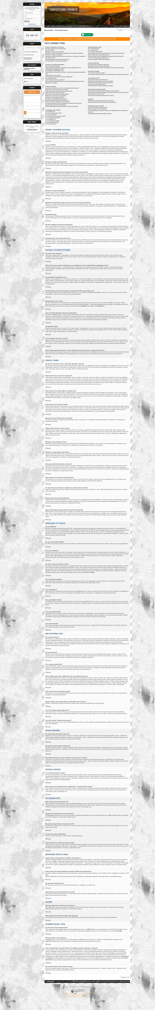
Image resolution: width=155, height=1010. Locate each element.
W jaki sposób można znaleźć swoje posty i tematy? (100, 85)
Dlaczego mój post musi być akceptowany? (55, 105)
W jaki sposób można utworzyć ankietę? (55, 92)
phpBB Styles (82, 989)
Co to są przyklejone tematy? (52, 120)
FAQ (27, 81)
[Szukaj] (38, 47)
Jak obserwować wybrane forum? (96, 94)
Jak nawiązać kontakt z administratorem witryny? (100, 113)
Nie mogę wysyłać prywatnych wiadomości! (98, 64)
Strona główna (29, 78)
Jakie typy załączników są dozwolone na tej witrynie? (101, 100)
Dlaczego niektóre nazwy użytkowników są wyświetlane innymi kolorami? (106, 56)
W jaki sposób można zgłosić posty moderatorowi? (57, 101)
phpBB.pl (84, 306)
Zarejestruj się (32, 24)
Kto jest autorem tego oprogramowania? (98, 107)
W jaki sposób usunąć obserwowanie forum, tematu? (101, 95)
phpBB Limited (90, 929)
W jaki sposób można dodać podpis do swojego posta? (58, 91)
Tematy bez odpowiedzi (31, 51)
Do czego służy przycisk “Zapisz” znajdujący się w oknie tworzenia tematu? (63, 103)
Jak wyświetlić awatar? (50, 78)
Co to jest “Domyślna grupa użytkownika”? (98, 58)
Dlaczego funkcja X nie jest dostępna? (97, 109)
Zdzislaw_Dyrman (32, 129)
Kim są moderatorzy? (93, 50)
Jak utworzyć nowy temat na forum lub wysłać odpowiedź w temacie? (62, 88)
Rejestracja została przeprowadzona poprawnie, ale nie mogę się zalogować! (64, 53)
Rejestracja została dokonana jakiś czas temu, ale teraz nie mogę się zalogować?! (65, 56)
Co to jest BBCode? (50, 111)
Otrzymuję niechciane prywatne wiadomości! (99, 66)
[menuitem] (81, 26)
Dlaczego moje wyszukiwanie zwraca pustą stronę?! (100, 82)
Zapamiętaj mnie (29, 18)
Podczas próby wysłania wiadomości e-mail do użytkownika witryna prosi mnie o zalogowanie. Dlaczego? (64, 82)
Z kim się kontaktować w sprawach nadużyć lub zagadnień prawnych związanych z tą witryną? (108, 111)
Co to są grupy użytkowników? (95, 51)
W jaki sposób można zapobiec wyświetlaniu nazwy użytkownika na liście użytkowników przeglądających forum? (63, 68)
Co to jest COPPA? (49, 50)
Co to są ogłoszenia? (50, 119)
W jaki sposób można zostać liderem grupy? (98, 54)
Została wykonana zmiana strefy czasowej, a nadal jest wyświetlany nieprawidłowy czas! (65, 73)
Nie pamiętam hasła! (50, 58)
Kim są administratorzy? (94, 48)
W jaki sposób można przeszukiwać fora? (98, 79)
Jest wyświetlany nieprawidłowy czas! (54, 70)
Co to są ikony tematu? (50, 123)
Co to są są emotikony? (51, 114)
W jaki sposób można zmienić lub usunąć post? (56, 89)
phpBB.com (101, 306)
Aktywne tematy (30, 54)
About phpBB (118, 931)
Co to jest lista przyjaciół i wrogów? (96, 73)
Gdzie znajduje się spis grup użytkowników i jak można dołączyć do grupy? (106, 53)
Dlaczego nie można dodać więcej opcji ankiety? (57, 94)
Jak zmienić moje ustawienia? (52, 66)
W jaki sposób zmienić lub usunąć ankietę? (55, 95)
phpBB (75, 993)
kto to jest (98, 951)
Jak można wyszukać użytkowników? (97, 84)
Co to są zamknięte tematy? (52, 122)
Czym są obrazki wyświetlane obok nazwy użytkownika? (59, 76)
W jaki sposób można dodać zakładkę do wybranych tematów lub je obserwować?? (108, 92)
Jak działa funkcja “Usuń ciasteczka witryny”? (56, 61)
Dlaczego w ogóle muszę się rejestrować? (55, 48)
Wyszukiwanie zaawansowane (28, 58)
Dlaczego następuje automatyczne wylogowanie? (57, 59)
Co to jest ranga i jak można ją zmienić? (55, 79)
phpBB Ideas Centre (50, 941)
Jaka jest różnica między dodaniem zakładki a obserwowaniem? (103, 91)
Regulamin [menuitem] (56, 26)
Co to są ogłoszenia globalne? (52, 117)
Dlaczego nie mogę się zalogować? (54, 54)
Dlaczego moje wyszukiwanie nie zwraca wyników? (100, 81)
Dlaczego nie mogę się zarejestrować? (54, 51)
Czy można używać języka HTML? (53, 113)
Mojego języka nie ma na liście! (53, 75)
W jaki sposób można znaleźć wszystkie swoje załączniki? (102, 102)
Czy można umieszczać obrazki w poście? (55, 116)
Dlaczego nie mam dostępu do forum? (54, 97)
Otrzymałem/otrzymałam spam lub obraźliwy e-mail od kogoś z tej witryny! (106, 67)
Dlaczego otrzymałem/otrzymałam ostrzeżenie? (56, 100)
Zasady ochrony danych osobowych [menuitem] (69, 26)
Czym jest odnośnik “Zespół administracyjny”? (99, 59)
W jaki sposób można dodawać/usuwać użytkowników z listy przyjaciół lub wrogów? (108, 74)
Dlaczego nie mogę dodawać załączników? (55, 98)
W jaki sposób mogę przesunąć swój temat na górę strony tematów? (61, 106)
